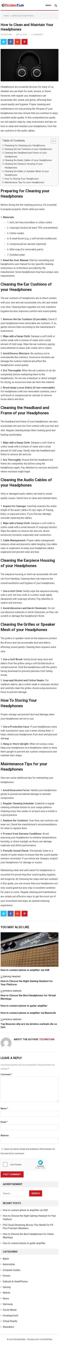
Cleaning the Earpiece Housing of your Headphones (24, 165)
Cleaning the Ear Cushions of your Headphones (28, 149)
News (6, 1298)
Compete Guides (11, 1270)
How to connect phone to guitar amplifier (24, 1005)
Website (5, 1135)
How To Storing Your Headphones (22, 178)
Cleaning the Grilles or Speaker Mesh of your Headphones (27, 173)
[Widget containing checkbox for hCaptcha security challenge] (23, 1164)
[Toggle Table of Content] (51, 141)
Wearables (8, 1326)
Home (6, 16)
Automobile (9, 1264)
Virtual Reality (10, 1321)
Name (4, 1108)
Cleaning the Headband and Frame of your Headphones (26, 154)
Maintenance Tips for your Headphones (24, 182)
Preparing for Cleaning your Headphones (25, 145)
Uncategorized (10, 1315)
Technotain (6, 35)
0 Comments (37, 35)
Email (4, 1122)
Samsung (8, 1304)
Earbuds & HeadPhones (22, 16)
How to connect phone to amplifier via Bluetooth (28, 1012)
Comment (6, 1074)
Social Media (9, 1309)
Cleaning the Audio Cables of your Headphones (28, 160)
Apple (6, 1258)
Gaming (7, 1287)
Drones (6, 1275)
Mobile (6, 1292)
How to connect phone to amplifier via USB (25, 970)
